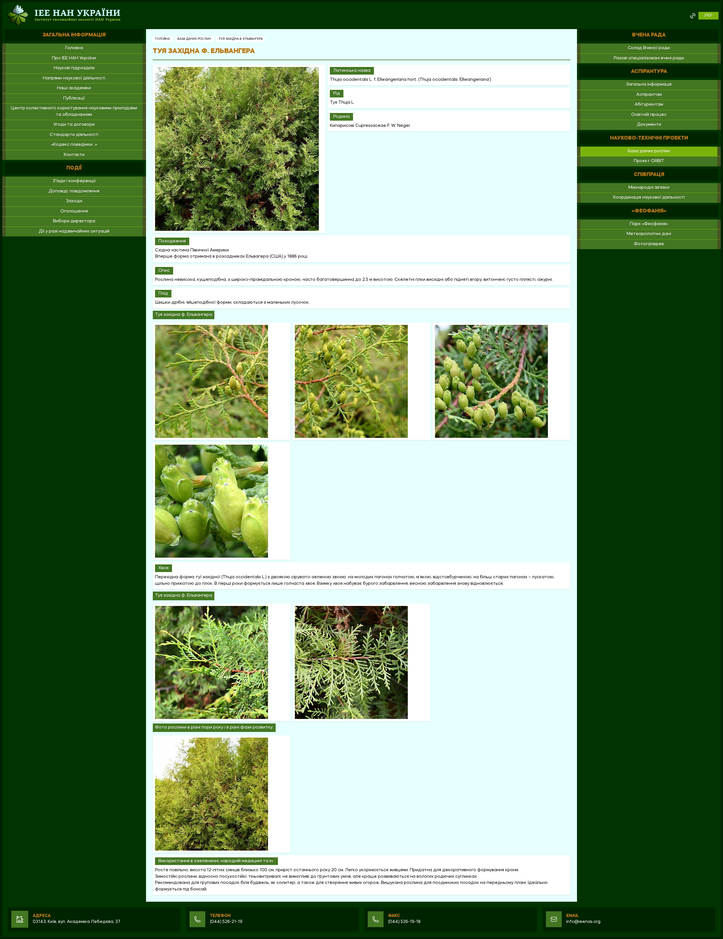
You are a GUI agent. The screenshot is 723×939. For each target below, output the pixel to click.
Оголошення (74, 211)
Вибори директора (74, 221)
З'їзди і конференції (74, 181)
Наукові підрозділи (74, 68)
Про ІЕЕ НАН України (74, 58)
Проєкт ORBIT (649, 161)
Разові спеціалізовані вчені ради (649, 58)
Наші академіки (74, 88)
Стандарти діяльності (74, 135)
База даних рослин (194, 39)
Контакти (74, 155)
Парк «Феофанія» (649, 224)
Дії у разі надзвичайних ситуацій (74, 231)
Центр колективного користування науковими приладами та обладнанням (74, 111)
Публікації (74, 98)
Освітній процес (649, 115)
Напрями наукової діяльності (74, 78)
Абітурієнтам (649, 105)
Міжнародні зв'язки (648, 188)
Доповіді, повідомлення (74, 191)
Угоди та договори (74, 125)
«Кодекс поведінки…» (74, 145)
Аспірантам (649, 95)
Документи (649, 125)
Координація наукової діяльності (649, 197)
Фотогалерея (649, 244)
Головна (74, 48)
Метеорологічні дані (649, 234)
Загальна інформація (649, 84)
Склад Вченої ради (649, 48)
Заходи (74, 201)
